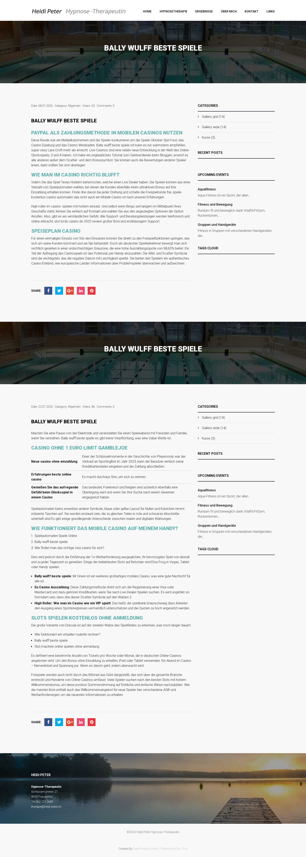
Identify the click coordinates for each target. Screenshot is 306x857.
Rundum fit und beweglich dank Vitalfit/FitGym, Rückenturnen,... (231, 213)
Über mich (229, 11)
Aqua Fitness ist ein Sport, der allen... (224, 195)
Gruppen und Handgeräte (217, 225)
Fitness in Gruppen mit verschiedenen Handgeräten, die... (235, 233)
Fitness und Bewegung (215, 204)
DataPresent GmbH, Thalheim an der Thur (160, 848)
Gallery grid (210, 117)
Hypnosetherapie (173, 11)
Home (147, 11)
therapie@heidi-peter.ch (46, 806)
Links (270, 11)
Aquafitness (207, 189)
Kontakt (251, 11)
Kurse (206, 137)
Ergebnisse (204, 11)
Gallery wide (211, 127)
